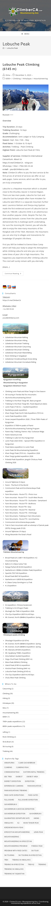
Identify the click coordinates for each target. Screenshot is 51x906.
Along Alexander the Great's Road (18, 534)
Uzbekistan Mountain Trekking (17, 343)
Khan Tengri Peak (31, 823)
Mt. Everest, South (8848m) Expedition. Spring (23, 647)
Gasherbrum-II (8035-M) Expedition (19, 579)
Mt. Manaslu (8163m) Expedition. (18, 650)
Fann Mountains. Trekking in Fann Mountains (23, 516)
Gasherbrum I (35, 813)
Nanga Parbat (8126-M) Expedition (18, 567)
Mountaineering (11, 837)
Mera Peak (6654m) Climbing (16, 662)
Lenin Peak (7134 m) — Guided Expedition (21, 407)
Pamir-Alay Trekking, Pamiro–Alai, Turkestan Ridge (24, 431)
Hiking (5, 698)
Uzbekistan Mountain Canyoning (18, 346)
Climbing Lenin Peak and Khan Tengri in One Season (25, 391)
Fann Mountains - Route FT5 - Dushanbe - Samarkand (26, 500)
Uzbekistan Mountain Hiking (16, 340)
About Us (18, 159)
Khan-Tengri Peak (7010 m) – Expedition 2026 (22, 453)
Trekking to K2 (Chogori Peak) (16, 608)
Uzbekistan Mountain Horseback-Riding (20, 362)
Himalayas (27, 78)
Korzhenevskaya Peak (13, 827)
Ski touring (7, 746)
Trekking (6, 751)
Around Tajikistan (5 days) (15, 482)
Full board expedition (28, 800)
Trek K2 (31, 864)
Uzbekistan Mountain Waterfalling (18, 352)
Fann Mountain (34, 786)
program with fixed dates (15, 850)
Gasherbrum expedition (14, 813)
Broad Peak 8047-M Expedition (17, 576)
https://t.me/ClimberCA (13, 162)
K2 (18, 823)
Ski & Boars (7, 741)
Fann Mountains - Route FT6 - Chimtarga (21, 513)
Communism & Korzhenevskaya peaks (20, 522)
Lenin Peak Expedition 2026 (16, 416)
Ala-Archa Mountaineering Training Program (22, 428)
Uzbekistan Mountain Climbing (17, 349)
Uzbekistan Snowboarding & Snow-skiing (21, 359)
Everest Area (32, 776)
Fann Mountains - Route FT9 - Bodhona (20, 503)
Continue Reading (14, 274)
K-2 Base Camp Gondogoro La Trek (18, 582)
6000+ (8, 78)
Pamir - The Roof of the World (16, 485)
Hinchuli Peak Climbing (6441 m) (17, 668)
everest (19, 776)
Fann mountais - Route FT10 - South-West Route (24, 497)
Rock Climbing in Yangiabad (16, 356)
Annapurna (9, 763)
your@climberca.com (19, 169)
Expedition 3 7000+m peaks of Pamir (19, 425)
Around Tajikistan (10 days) (15, 531)
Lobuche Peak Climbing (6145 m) (17, 671)
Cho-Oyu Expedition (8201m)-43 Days (19, 614)
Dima (8, 75)
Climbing (17, 78)
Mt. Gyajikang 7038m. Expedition (18, 653)
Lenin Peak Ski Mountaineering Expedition (21, 450)
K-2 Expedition (10, 585)
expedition (29, 781)
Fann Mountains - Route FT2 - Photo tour (21, 494)
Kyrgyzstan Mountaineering (17, 832)
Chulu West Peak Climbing (15, 677)
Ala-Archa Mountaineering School (18, 397)
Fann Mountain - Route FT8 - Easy (18, 507)
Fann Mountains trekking (15, 790)
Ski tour (34, 850)
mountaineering (41, 78)
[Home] (3, 48)
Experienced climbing (13, 786)
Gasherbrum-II (10, 804)
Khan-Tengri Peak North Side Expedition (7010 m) (24, 413)
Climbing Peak (22, 767)
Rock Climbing (8, 737)
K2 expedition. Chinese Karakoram (18, 605)
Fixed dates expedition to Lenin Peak (19, 447)
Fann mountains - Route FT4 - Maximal (20, 510)
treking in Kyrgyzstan (14, 864)
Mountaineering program (15, 846)
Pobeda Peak (36, 846)
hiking (36, 818)
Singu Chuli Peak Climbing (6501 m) (18, 659)
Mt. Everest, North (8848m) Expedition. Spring (23, 617)
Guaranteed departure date (17, 818)
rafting (5, 732)
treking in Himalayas (21, 860)
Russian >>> (8, 114)
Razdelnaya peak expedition (16, 410)
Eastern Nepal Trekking (33, 772)
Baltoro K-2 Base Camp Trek (16, 564)
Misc (4, 708)
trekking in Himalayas (14, 869)
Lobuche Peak (12, 48)
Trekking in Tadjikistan (14, 874)
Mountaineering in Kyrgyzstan (18, 841)
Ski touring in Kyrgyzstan (29, 855)
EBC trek (8, 776)
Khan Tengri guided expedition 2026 (19, 456)
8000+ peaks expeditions (12, 726)
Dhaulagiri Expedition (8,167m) (17, 640)
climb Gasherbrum (26, 763)
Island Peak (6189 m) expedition (17, 665)
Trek (6, 860)
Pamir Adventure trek (13, 435)
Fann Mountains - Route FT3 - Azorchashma (22, 519)
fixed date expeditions (14, 795)
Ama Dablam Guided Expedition (17, 656)
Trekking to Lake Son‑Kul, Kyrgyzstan (19, 438)
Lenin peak (38, 832)
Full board (9, 800)
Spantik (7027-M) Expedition (16, 573)
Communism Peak (11, 772)
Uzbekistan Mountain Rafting (16, 337)
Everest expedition (12, 781)
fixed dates (33, 795)
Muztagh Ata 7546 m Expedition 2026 (19, 611)
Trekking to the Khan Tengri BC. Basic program (23, 400)
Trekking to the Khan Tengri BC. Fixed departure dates (26, 404)
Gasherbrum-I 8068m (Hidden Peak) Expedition (23, 570)
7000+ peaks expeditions (12, 721)
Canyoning (7, 688)
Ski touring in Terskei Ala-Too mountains (20, 394)
